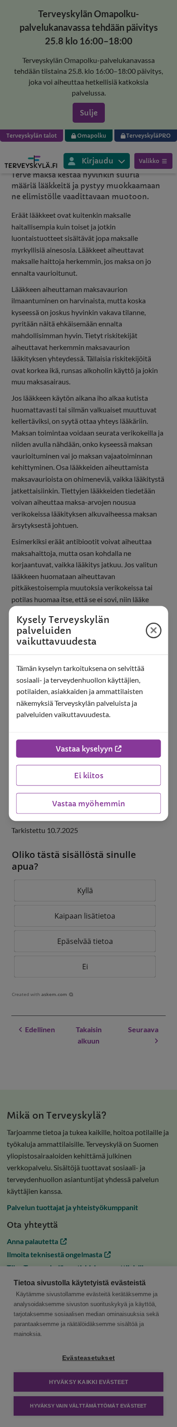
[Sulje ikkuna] (154, 630)
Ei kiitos (88, 775)
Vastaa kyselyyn (84, 748)
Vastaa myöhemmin (88, 803)
